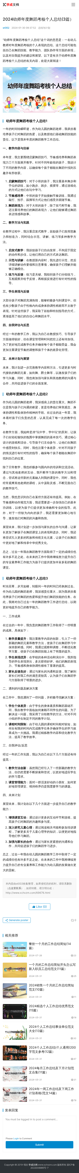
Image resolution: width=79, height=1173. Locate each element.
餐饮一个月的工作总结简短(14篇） (50, 946)
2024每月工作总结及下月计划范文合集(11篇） (51, 1070)
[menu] (73, 4)
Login (16, 1138)
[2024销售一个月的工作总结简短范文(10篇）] (15, 990)
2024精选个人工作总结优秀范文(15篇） (51, 1008)
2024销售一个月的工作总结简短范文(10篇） (51, 987)
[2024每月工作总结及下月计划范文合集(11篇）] (15, 1073)
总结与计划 (44, 27)
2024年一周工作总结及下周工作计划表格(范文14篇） (51, 1091)
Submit (39, 1144)
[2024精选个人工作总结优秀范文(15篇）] (15, 1011)
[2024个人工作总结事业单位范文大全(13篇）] (15, 1032)
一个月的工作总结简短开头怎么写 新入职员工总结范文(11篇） (52, 967)
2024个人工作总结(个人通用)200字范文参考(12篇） (52, 1049)
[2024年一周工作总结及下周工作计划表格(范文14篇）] (15, 1094)
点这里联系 (14, 888)
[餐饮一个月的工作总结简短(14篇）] (15, 949)
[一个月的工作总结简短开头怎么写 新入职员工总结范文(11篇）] (15, 970)
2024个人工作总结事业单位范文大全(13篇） (51, 1029)
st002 (6, 27)
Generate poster (18, 920)
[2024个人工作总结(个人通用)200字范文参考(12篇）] (15, 1053)
